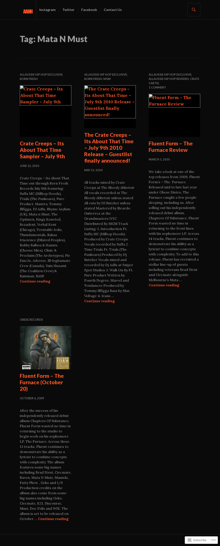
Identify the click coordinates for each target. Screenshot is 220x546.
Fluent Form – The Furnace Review (171, 146)
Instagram (47, 10)
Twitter (68, 10)
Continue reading (35, 281)
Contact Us (113, 10)
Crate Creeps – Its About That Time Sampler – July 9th (42, 149)
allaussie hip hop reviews (169, 79)
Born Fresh (29, 79)
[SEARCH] (193, 9)
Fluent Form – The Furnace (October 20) (42, 382)
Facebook (89, 10)
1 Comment (157, 87)
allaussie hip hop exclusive (41, 74)
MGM (107, 79)
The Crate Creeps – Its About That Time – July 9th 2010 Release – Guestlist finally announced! (109, 147)
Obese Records (31, 319)
